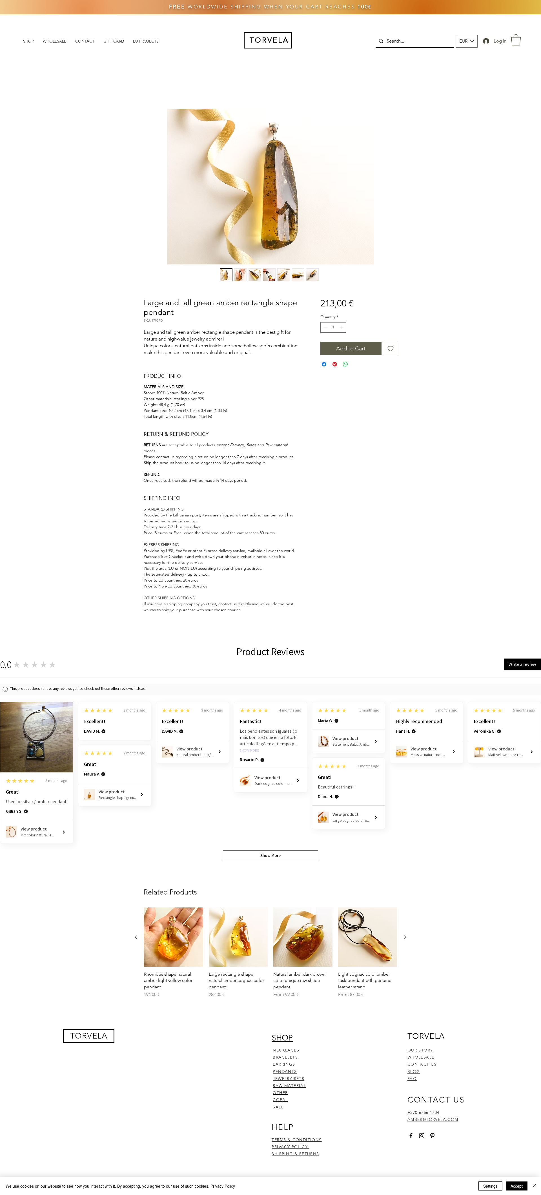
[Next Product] (405, 936)
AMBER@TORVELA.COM (432, 1119)
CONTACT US (422, 1064)
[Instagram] (421, 1135)
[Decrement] (324, 327)
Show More (249, 750)
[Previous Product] (135, 936)
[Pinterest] (432, 1135)
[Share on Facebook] (324, 364)
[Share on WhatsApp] (345, 364)
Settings (490, 1186)
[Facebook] (410, 1135)
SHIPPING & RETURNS (295, 1153)
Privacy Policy (222, 1186)
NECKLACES (286, 1050)
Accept (517, 1186)
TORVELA (89, 1036)
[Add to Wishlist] (390, 348)
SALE (278, 1107)
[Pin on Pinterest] (334, 364)
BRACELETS (285, 1057)
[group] (270, 952)
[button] (467, 41)
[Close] (534, 1185)
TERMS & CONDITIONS (297, 1139)
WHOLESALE (420, 1057)
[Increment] (341, 327)
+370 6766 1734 (423, 1112)
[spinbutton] (333, 327)
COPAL (280, 1099)
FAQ (412, 1078)
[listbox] (467, 41)
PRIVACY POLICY (290, 1146)
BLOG (413, 1071)
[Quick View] (173, 937)
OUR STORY (420, 1050)
